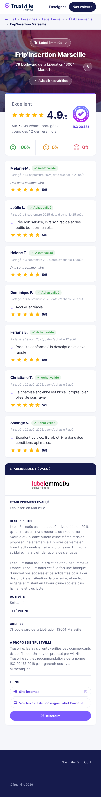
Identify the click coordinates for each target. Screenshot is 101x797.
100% (24, 147)
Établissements (80, 19)
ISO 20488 (81, 127)
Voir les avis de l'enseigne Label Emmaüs (51, 703)
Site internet (29, 692)
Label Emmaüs (53, 19)
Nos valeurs (82, 7)
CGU (87, 762)
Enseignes (57, 7)
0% (55, 147)
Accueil (10, 19)
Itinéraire (53, 716)
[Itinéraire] (87, 67)
